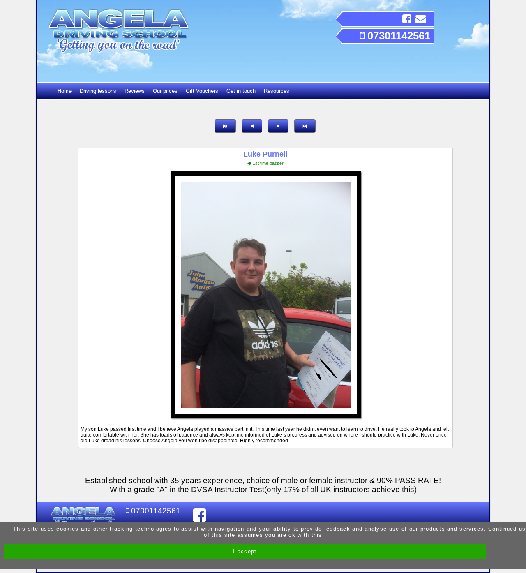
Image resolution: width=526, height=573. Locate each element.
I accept (244, 551)
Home (65, 91)
